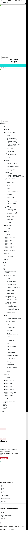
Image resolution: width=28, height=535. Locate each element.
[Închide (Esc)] (9, 532)
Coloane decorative (11, 215)
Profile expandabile (12, 145)
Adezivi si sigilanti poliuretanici (13, 161)
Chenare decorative (11, 184)
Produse (4, 126)
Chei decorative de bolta (12, 213)
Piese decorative (10, 197)
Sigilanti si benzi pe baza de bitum (14, 166)
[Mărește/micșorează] (1, 532)
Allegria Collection (9, 225)
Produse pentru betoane (10, 132)
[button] (14, 411)
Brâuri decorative (10, 210)
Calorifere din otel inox (10, 250)
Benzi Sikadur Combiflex (13, 142)
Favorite (14, 61)
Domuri (8, 190)
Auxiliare (8, 135)
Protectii (8, 157)
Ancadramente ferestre (11, 209)
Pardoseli (7, 129)
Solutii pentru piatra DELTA (9, 257)
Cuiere (8, 255)
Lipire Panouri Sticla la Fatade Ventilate (16, 176)
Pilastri (8, 198)
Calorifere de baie (9, 247)
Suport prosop (10, 256)
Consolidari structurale (11, 159)
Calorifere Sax (8, 238)
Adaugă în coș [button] (4, 458)
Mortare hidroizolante (11, 138)
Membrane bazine (10, 148)
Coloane (8, 185)
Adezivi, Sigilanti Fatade (12, 173)
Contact (4, 265)
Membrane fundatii (10, 147)
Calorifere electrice (9, 252)
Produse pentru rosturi (11, 141)
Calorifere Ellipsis (8, 243)
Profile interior (8, 179)
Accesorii (7, 231)
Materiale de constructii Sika (10, 127)
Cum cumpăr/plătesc (7, 263)
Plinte (8, 200)
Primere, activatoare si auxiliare (13, 170)
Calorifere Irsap (7, 235)
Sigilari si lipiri (8, 160)
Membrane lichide (10, 150)
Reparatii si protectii (9, 153)
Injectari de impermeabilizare (12, 139)
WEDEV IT (13, 529)
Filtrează (2, 411)
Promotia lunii (5, 259)
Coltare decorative (11, 216)
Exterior (8, 234)
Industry (7, 172)
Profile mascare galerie (11, 203)
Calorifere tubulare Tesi (10, 237)
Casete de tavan (10, 182)
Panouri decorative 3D (11, 195)
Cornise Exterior (10, 219)
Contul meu (14, 59)
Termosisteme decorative (12, 223)
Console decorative (11, 218)
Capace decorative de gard (12, 212)
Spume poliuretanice (11, 169)
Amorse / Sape (10, 130)
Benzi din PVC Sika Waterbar (14, 144)
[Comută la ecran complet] (4, 532)
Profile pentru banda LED (12, 201)
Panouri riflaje (9, 194)
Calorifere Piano (8, 240)
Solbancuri (9, 222)
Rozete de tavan (10, 204)
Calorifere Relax (8, 244)
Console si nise (10, 187)
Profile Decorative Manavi (9, 178)
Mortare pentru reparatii (12, 155)
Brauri (8, 181)
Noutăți (14, 63)
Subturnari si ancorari (11, 154)
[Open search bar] (0, 55)
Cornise (8, 188)
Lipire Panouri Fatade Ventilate (14, 175)
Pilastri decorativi (10, 221)
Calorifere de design (9, 246)
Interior (8, 232)
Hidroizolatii (7, 136)
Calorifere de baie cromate (10, 249)
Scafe (8, 206)
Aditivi (8, 133)
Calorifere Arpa (8, 241)
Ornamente (9, 192)
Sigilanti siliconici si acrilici (12, 163)
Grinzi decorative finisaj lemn (12, 191)
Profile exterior (8, 207)
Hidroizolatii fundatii (11, 151)
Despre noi (5, 262)
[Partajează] (7, 532)
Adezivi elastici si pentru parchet (13, 167)
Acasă (4, 124)
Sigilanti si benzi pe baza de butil (13, 164)
